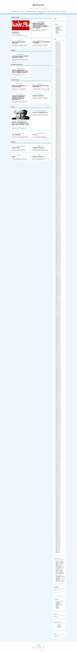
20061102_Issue (57, 230)
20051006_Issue (57, 277)
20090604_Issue (57, 124)
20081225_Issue (57, 142)
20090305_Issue (57, 134)
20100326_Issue (57, 90)
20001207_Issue (57, 489)
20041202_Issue (57, 310)
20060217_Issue (57, 260)
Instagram (40, 647)
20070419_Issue (57, 211)
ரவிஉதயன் (19, 155)
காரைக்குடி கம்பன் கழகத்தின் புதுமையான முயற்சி (20, 56)
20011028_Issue (57, 448)
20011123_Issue (57, 444)
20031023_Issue (57, 362)
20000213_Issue (57, 535)
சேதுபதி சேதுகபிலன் (20, 54)
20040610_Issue (57, 333)
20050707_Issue (57, 287)
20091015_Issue (57, 108)
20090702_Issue (57, 120)
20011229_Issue (57, 439)
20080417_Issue (57, 169)
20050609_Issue (57, 290)
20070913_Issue (57, 194)
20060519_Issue (57, 250)
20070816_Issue (57, 197)
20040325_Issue (57, 345)
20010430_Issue (57, 472)
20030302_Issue (57, 390)
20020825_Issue (57, 412)
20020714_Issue (57, 417)
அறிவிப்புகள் (22, 11)
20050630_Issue (57, 288)
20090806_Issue (57, 116)
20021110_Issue (57, 403)
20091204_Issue (57, 103)
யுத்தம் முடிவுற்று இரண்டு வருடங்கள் (18, 42)
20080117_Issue (57, 180)
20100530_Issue (57, 83)
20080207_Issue (57, 177)
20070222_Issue (57, 217)
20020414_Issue (57, 427)
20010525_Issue (57, 469)
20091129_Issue (57, 104)
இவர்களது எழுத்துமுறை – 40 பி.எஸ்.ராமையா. (20, 86)
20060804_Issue (57, 241)
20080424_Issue (58, 168)
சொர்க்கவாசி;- (16, 148)
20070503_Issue (57, 209)
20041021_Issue (57, 316)
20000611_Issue (57, 519)
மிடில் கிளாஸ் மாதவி (20, 133)
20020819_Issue (57, 413)
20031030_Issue (57, 362)
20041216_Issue (57, 309)
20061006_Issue (57, 233)
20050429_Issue (57, 294)
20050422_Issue (57, 295)
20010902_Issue (57, 456)
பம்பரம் (13, 157)
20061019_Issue (57, 232)
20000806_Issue (57, 510)
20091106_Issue (57, 106)
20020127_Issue (57, 436)
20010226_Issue (57, 479)
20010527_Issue (57, 468)
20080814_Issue (57, 156)
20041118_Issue (57, 312)
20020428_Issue (58, 426)
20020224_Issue (58, 433)
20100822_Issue (57, 73)
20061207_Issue (57, 226)
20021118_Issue (57, 402)
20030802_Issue (57, 373)
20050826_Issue (57, 281)
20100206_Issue (57, 96)
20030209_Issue (57, 393)
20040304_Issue (57, 347)
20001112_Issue (57, 494)
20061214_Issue (57, 225)
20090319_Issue (57, 132)
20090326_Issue (57, 132)
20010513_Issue (57, 471)
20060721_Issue (57, 243)
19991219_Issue (57, 541)
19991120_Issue (57, 545)
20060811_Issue (57, 240)
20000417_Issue (57, 527)
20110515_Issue (57, 43)
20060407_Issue (57, 255)
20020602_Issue (57, 422)
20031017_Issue (57, 363)
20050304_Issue (57, 301)
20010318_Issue (57, 477)
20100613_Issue (57, 81)
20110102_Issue (57, 58)
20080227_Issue (57, 175)
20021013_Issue (57, 406)
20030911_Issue (57, 368)
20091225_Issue (57, 100)
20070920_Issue (57, 193)
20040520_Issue (57, 336)
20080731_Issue (57, 157)
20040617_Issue (57, 332)
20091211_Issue (57, 102)
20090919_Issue (57, 112)
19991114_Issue (57, 546)
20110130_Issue (57, 55)
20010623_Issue (57, 465)
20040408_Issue (57, 343)
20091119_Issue (57, 104)
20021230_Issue (57, 398)
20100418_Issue (57, 88)
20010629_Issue (57, 464)
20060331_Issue (57, 256)
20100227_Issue (57, 93)
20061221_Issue (57, 225)
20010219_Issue (57, 480)
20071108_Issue (57, 188)
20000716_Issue (57, 513)
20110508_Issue (57, 43)
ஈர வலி (34, 135)
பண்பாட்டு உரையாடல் (38, 96)
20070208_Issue (57, 219)
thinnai (18, 31)
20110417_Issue (57, 46)
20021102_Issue (57, 404)
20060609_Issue (57, 248)
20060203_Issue (57, 261)
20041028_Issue (57, 315)
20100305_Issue (57, 92)
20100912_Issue (57, 71)
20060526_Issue (57, 249)
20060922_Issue (57, 235)
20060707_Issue (57, 245)
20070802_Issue (57, 199)
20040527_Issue (57, 335)
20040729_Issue (57, 326)
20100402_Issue (57, 89)
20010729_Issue (57, 460)
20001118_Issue (57, 493)
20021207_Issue (57, 400)
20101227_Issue (57, 59)
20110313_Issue (57, 50)
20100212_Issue (57, 95)
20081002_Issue (57, 150)
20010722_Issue (57, 461)
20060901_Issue (57, 237)
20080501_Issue (57, 168)
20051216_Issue (57, 268)
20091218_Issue (57, 101)
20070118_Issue (57, 221)
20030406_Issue (57, 386)
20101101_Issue (57, 65)
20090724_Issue (57, 118)
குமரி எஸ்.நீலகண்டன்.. (41, 133)
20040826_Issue (58, 323)
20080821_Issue (57, 155)
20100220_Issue (57, 94)
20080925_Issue (57, 151)
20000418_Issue (57, 527)
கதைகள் (48, 11)
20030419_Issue (57, 385)
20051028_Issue (57, 274)
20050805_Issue (57, 284)
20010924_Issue (57, 452)
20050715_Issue (57, 286)
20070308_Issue (57, 216)
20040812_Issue (57, 325)
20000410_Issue (57, 528)
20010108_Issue (57, 485)
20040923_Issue (57, 319)
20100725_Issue (57, 76)
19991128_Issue (57, 544)
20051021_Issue (57, 275)
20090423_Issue (57, 128)
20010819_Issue (57, 458)
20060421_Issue (57, 253)
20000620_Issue (57, 516)
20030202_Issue (57, 394)
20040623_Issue (58, 331)
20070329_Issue (57, 213)
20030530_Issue (57, 380)
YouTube (43, 647)
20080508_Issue (57, 167)
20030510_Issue (57, 382)
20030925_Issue (57, 366)
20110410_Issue (57, 47)
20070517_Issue (57, 208)
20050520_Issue (57, 292)
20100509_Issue (57, 85)
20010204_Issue (57, 482)
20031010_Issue (57, 365)
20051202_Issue (57, 269)
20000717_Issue (57, 512)
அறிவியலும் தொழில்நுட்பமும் (31, 11)
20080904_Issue (57, 153)
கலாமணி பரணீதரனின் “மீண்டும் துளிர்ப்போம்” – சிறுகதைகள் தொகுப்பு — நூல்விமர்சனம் (19, 97)
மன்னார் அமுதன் (20, 94)
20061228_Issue (58, 224)
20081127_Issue (57, 145)
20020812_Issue (57, 414)
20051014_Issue (57, 276)
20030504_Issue (57, 383)
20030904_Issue (57, 369)
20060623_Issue (58, 246)
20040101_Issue (57, 354)
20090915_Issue (57, 112)
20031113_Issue (57, 360)
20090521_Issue (57, 125)
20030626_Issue (58, 377)
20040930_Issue (57, 318)
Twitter (37, 647)
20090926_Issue (57, 111)
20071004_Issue (57, 192)
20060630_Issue (57, 245)
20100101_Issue (57, 100)
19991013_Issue (57, 549)
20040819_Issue (57, 324)
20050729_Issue (57, 285)
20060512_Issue (57, 251)
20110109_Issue (57, 57)
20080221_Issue (57, 176)
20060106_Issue (57, 265)
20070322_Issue (57, 214)
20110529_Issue (41, 13)
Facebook (34, 647)
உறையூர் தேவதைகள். (38, 148)
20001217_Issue (57, 487)
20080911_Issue (57, 152)
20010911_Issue (57, 454)
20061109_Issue (57, 229)
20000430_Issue (57, 525)
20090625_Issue (57, 121)
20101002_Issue (57, 68)
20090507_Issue (57, 127)
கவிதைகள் (58, 11)
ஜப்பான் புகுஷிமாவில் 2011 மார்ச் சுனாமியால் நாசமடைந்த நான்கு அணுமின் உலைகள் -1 (20, 71)
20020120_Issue (57, 437)
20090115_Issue (57, 140)
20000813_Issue (57, 509)
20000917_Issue (57, 503)
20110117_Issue (57, 56)
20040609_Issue (57, 334)
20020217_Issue (57, 434)
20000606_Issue (57, 519)
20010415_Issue (57, 474)
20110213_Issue (57, 53)
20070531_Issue (57, 206)
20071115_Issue (57, 187)
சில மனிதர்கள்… (16, 135)
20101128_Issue (57, 62)
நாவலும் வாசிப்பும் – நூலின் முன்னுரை (59, 564)
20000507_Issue (57, 524)
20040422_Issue (58, 342)
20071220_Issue (57, 183)
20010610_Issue (57, 467)
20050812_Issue (57, 283)
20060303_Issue (57, 258)
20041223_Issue (58, 308)
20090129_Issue (57, 138)
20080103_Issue (57, 181)
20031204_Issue (57, 358)
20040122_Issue (57, 352)
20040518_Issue (57, 337)
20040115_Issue (57, 353)
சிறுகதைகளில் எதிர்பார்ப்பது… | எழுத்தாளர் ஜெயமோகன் (60, 580)
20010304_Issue (57, 479)
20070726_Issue (57, 200)
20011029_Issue (57, 447)
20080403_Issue (57, 171)
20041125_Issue (57, 311)
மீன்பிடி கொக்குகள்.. (38, 157)
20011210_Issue (57, 442)
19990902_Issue (57, 552)
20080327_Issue (57, 172)
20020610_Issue (57, 421)
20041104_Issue (57, 314)
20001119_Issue (57, 492)
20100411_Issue (57, 88)
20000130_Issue (57, 537)
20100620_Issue (57, 80)
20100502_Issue (57, 86)
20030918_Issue (57, 367)
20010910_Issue (57, 455)
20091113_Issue (57, 105)
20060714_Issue (57, 244)
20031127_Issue (57, 358)
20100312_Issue (57, 92)
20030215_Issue (57, 392)
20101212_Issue (57, 60)
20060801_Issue (57, 241)
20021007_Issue (57, 407)
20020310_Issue (57, 431)
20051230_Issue (57, 266)
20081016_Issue (57, 148)
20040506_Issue (57, 339)
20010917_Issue (57, 453)
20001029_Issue (57, 495)
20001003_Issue (57, 499)
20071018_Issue (57, 190)
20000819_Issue (57, 508)
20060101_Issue (57, 265)
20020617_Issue (57, 420)
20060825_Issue (57, 238)
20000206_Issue (57, 536)
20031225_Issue (57, 355)
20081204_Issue (57, 144)
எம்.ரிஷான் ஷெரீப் (20, 40)
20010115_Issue (57, 484)
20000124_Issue (57, 538)
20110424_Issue (57, 45)
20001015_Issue (57, 497)
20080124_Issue (57, 179)
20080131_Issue (57, 178)
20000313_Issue (57, 532)
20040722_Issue (57, 327)
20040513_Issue (57, 338)
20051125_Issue (57, 271)
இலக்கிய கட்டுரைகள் (42, 11)
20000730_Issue (57, 511)
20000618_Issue (57, 517)
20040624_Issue (58, 330)
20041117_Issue (57, 313)
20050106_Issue (57, 306)
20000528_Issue (57, 521)
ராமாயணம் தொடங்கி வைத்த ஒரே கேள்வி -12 (40, 86)
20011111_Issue (57, 446)
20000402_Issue (57, 530)
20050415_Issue (57, 296)
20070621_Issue (57, 204)
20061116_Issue (57, 229)
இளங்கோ (39, 155)
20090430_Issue (57, 128)
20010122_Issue (57, 483)
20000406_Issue (57, 529)
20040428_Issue (58, 341)
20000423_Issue (57, 526)
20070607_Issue (57, 205)
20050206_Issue (57, 302)
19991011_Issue (57, 550)
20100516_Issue (57, 84)
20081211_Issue (57, 144)
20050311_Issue (57, 300)
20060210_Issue (57, 261)
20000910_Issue (57, 504)
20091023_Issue (57, 108)
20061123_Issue (57, 228)
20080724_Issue (57, 158)
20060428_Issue (58, 253)
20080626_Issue (58, 161)
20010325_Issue (57, 476)
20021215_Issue (57, 399)
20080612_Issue (57, 163)
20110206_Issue (57, 54)
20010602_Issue (57, 467)
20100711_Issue (57, 78)
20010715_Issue (57, 462)
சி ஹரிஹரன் (39, 146)
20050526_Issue (57, 291)
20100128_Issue (57, 96)
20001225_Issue (57, 487)
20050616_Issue (57, 289)
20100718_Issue (57, 77)
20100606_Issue (57, 82)
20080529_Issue (57, 164)
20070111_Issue (57, 222)
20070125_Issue (57, 221)
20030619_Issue (57, 378)
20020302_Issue (57, 432)
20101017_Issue (57, 67)
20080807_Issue (57, 156)
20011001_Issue (57, 451)
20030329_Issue (57, 387)
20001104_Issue (57, 495)
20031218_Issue (57, 356)
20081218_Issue (57, 143)
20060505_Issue (57, 252)
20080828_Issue (58, 154)
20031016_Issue (57, 364)
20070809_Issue (57, 198)
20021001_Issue (57, 408)
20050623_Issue (57, 289)
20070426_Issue (57, 210)
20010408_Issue (57, 475)
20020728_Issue (57, 415)
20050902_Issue (57, 281)
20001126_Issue (57, 491)
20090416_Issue (57, 129)
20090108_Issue (57, 140)
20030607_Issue (57, 379)
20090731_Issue (57, 117)
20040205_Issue (57, 350)
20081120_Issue (57, 146)
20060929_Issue (57, 234)
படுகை (62, 581)
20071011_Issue (57, 191)
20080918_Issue (57, 152)
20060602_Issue (57, 249)
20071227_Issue (57, 182)
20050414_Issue (57, 297)
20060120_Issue (57, 263)
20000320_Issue (57, 531)
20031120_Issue (57, 359)
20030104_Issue (57, 397)
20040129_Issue (57, 351)
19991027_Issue (57, 548)
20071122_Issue (57, 186)
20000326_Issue (57, 531)
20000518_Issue (57, 523)
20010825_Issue (57, 457)
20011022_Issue (57, 449)
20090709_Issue (57, 120)
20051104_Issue (57, 273)
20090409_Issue (57, 130)
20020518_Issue (57, 423)
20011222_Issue (57, 440)
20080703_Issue (57, 160)
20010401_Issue (57, 475)
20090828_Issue (57, 114)
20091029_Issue (57, 107)
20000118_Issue (57, 539)
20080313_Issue (57, 173)
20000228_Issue (57, 534)
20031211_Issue (57, 357)
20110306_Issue (57, 51)
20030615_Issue (57, 378)
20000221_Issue (57, 535)
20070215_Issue (57, 218)
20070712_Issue (57, 201)
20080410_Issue (57, 170)
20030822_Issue (58, 370)
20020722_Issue (57, 416)
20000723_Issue (57, 511)
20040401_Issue (57, 344)
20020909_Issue (57, 410)
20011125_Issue (57, 443)
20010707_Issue (57, 463)
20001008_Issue (57, 498)
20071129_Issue (57, 185)
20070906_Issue (57, 195)
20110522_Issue (57, 42)
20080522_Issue (57, 165)
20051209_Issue (57, 269)
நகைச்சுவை (63, 11)
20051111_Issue (57, 273)
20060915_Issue (57, 236)
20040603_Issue (57, 334)
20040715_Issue (57, 328)
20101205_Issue (57, 61)
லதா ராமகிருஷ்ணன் (41, 21)
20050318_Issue (57, 299)
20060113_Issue (57, 264)
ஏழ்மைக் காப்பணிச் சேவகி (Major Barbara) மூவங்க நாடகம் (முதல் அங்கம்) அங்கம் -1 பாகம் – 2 (20, 124)
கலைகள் (53, 11)
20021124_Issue (57, 402)
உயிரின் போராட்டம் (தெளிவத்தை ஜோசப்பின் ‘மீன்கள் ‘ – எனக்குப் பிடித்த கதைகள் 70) (60, 573)
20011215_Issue (57, 441)
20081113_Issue (57, 147)
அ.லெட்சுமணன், (40, 40)
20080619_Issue (57, 162)
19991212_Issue (57, 543)
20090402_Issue (57, 131)
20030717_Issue (57, 374)
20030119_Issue (57, 395)
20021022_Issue (57, 406)
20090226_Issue (57, 135)
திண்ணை (38, 4)
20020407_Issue (57, 428)
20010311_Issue (57, 478)
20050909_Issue (57, 280)
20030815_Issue (57, 371)
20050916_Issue (57, 279)
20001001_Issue (57, 499)
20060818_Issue (57, 239)
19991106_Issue (57, 547)
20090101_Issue (57, 141)
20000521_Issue (57, 522)
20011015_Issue (57, 450)
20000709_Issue (57, 514)
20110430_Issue (57, 44)
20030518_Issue (57, 382)
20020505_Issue (57, 425)
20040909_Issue (57, 321)
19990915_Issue (57, 551)
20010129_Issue (57, 483)
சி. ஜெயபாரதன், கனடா (21, 68)
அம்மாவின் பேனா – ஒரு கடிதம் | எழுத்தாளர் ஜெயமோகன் (60, 566)
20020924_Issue (57, 409)
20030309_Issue (57, 390)
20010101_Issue (57, 486)
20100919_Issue (57, 70)
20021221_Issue (57, 398)
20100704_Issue (57, 79)
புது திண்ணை (15, 33)
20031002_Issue (57, 366)
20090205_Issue (57, 137)
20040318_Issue (57, 346)
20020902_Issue (57, 411)
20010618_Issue (57, 466)
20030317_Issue (57, 389)
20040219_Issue (57, 349)
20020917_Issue (57, 410)
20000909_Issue (57, 505)
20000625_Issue (57, 515)
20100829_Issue (57, 72)
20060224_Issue (58, 259)
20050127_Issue (57, 304)
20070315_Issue (57, 215)
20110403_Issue (57, 47)
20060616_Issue (57, 247)
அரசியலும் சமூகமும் (15, 11)
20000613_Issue (57, 518)
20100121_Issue (57, 97)
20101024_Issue (57, 66)
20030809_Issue (57, 372)
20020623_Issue (58, 419)
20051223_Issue (57, 267)
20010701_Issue (57, 463)
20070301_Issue (57, 217)
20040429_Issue (57, 340)
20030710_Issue (57, 375)
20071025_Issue (57, 189)
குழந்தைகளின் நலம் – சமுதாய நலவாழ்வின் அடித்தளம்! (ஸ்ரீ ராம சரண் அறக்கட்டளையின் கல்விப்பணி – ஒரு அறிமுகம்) (41, 25)
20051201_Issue (57, 270)
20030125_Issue (57, 394)
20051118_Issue (57, 272)
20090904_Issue (57, 113)
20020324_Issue (58, 430)
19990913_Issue (59, 625)
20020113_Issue (57, 438)
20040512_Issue (57, 338)
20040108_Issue (57, 354)
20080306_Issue (57, 174)
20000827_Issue (57, 507)
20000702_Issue (57, 515)
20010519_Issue (57, 470)
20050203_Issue (57, 303)
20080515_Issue (57, 166)
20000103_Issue (57, 540)
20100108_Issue (57, 99)
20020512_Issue (57, 424)
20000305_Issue (57, 533)
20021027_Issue (57, 405)
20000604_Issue (57, 520)
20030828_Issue (58, 370)
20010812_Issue (57, 459)
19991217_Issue (57, 542)
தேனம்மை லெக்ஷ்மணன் (21, 146)
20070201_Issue (57, 220)
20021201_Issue (57, 401)
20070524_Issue (57, 207)
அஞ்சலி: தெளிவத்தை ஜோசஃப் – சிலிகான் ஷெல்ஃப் (59, 570)
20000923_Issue (57, 501)
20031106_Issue (57, 361)
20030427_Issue (57, 384)
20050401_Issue (57, 298)
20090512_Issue (57, 126)
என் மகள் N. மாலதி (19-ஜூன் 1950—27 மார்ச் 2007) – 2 (60, 568)
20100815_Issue (57, 74)
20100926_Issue (57, 69)
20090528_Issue (57, 124)
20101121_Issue (57, 63)
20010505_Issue (57, 471)
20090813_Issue (57, 116)
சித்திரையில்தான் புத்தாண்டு (60, 578)
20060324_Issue (58, 257)
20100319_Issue (57, 91)
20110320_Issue (57, 49)
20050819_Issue (57, 282)
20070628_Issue (57, 203)
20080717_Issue (57, 159)
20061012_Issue (57, 233)
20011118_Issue (57, 445)
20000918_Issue (57, 502)
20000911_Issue (57, 503)
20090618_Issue (57, 122)
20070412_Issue (57, 212)
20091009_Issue (57, 109)
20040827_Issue (57, 322)
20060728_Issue (57, 242)
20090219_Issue (57, 136)
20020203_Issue (57, 435)
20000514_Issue (57, 523)
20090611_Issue (57, 123)
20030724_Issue (57, 374)
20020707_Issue (57, 418)
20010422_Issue (57, 473)
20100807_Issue (57, 75)
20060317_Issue (57, 257)
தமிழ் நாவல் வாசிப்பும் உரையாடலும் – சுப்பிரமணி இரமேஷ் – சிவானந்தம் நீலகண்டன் (60, 562)
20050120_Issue (57, 305)
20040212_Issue (57, 350)
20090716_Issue (57, 119)
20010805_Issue (57, 459)
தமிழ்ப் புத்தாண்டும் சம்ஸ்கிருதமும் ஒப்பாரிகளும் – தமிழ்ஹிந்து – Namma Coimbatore (60, 576)
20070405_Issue (57, 213)
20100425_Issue (57, 87)
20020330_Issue (57, 429)
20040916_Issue (57, 320)
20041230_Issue (57, 307)
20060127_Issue (57, 262)
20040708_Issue (57, 329)
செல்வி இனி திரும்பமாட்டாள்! (40, 112)
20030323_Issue (58, 388)
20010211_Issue (57, 481)
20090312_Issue (57, 133)
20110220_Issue (57, 52)
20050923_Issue (57, 278)
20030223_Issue (58, 391)
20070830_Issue (57, 196)
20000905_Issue (57, 506)
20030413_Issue (57, 386)
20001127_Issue (57, 491)
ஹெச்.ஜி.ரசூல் (39, 94)
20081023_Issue (57, 148)
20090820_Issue (57, 115)
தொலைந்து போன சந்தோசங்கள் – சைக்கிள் (41, 42)
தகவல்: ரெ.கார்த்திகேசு (41, 110)
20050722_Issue (57, 285)
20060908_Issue (57, 237)
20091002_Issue (57, 110)
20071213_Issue (57, 184)
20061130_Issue (57, 227)
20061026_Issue (57, 231)
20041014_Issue (57, 317)
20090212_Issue (57, 136)
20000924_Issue (57, 500)
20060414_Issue (57, 254)
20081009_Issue (57, 149)
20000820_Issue (57, 507)
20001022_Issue (57, 496)
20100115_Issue (57, 98)
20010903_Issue (57, 455)
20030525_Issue (57, 381)
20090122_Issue (57, 139)
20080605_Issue (57, 164)
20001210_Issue (57, 488)
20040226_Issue (58, 348)
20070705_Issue (57, 202)
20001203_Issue (57, 490)
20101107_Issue (57, 64)
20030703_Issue (57, 376)
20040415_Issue (57, 342)
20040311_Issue (57, 346)
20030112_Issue (57, 396)
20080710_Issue (57, 160)
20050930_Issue (57, 277)
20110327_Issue (57, 48)
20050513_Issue (57, 293)
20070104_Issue (57, 223)
